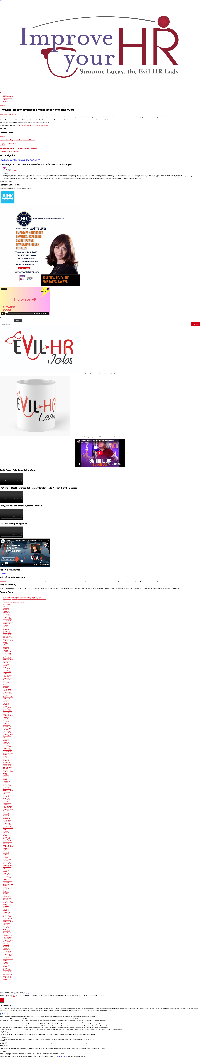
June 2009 (6, 926)
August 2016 (7, 792)
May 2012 (6, 871)
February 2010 (7, 913)
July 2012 (6, 868)
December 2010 (7, 898)
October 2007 (7, 957)
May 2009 (6, 928)
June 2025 (6, 626)
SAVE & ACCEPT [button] (5, 1054)
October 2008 (7, 938)
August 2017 (7, 773)
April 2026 (6, 611)
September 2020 (8, 715)
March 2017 (6, 781)
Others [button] (2, 1050)
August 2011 (7, 885)
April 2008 (6, 948)
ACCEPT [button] (12, 997)
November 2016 (7, 787)
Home (4, 95)
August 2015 (7, 811)
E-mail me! (3, 581)
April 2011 (6, 892)
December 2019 (7, 729)
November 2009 (7, 918)
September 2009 (8, 921)
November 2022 (7, 675)
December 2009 (7, 917)
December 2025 (7, 617)
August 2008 (7, 942)
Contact (5, 99)
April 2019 (6, 742)
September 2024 (8, 640)
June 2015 (6, 814)
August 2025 (7, 623)
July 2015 (6, 812)
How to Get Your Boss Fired (11, 596)
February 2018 (7, 764)
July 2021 (6, 700)
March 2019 (6, 743)
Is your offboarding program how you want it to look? (17, 140)
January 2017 (7, 784)
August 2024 (7, 642)
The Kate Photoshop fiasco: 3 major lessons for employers (31, 125)
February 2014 (7, 839)
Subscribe (195, 324)
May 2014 (6, 834)
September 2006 (8, 977)
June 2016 (6, 795)
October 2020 (7, 714)
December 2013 (7, 842)
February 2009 (7, 932)
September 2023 (8, 659)
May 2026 (6, 609)
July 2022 (6, 681)
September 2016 (8, 790)
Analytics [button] (2, 1040)
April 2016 (6, 798)
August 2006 (7, 979)
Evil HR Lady (13, 114)
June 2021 (6, 701)
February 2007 (7, 970)
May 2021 (6, 703)
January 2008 (7, 952)
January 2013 (7, 859)
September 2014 (8, 828)
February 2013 (7, 857)
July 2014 (6, 831)
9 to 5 (4, 600)
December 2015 (7, 804)
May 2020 (6, 722)
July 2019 (6, 737)
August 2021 (7, 698)
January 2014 (7, 840)
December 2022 (7, 673)
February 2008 (7, 951)
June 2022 (6, 683)
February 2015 (7, 820)
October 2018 (7, 751)
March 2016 (6, 800)
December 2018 (7, 748)
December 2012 (7, 860)
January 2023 (7, 672)
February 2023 (7, 670)
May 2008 (6, 946)
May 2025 (6, 628)
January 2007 (7, 971)
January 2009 (7, 934)
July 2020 (6, 718)
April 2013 (6, 854)
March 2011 (6, 893)
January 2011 (7, 896)
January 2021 (7, 709)
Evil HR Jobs (61, 1056)
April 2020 (6, 723)
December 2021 (7, 692)
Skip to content (4, 1)
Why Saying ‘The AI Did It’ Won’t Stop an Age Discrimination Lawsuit (22, 597)
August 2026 (7, 605)
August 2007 (7, 960)
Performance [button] (3, 1036)
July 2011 (6, 887)
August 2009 (7, 923)
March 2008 (6, 949)
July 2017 (6, 775)
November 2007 (7, 956)
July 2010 (6, 906)
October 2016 (7, 789)
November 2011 (7, 881)
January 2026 (7, 616)
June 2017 (6, 776)
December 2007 (7, 954)
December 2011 (7, 879)
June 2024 (6, 645)
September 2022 (8, 678)
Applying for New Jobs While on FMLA (14, 602)
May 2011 (6, 890)
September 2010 (8, 903)
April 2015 (6, 817)
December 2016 (7, 786)
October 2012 (7, 864)
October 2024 (7, 639)
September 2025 (8, 622)
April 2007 (6, 967)
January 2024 (7, 653)
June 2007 (6, 963)
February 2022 (7, 689)
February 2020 (7, 726)
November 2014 (7, 825)
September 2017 (8, 772)
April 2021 (6, 704)
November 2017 (7, 768)
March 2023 (6, 669)
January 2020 (7, 728)
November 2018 (7, 750)
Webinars (6, 101)
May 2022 (6, 684)
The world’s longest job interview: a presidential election (19, 148)
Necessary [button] (3, 1012)
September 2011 (8, 884)
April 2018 (6, 761)
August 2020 (7, 717)
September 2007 (8, 959)
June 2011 (6, 889)
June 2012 (6, 870)
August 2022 (7, 679)
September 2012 (8, 865)
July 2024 (6, 644)
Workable (2, 105)
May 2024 (6, 647)
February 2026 (7, 614)
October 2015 (7, 807)
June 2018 (6, 757)
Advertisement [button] (4, 1045)
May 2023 (6, 665)
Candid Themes (32, 994)
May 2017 (6, 778)
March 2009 (6, 931)
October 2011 (7, 882)
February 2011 (7, 895)
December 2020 (7, 711)
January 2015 (7, 821)
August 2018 (7, 754)
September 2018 (8, 753)
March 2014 (6, 837)
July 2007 (6, 962)
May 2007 (6, 965)
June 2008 (6, 945)
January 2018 (7, 765)
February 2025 (7, 633)
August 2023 (7, 661)
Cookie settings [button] (4, 997)
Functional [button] (3, 1031)
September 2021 (8, 697)
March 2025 (6, 631)
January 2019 (7, 747)
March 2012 (6, 874)
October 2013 (7, 845)
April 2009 (6, 929)
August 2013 (7, 848)
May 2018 (6, 759)
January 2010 (7, 915)
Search (2, 318)
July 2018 (6, 756)
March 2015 (6, 818)
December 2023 (7, 655)
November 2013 (7, 843)
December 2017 (7, 767)
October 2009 (7, 920)
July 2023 (6, 662)
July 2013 (6, 850)
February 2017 (7, 782)
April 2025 (6, 630)
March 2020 (6, 725)
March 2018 (6, 762)
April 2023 (6, 667)
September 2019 (8, 734)
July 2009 (6, 924)
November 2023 (7, 656)
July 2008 (6, 943)
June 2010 (6, 907)
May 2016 (6, 796)
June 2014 (6, 832)
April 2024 (6, 648)
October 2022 (7, 676)
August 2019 (7, 736)
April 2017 (6, 779)
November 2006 (7, 974)
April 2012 (6, 873)
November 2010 (7, 899)
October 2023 (7, 658)
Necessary (5, 1013)
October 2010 (7, 901)
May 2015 (6, 815)
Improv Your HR (7, 98)
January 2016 (7, 803)
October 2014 (7, 826)
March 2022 (6, 687)
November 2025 (7, 619)
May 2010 (6, 909)
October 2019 (7, 733)
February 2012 (7, 876)
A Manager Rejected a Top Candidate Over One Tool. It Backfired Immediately (25, 599)
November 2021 (7, 694)
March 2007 (6, 968)
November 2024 (7, 637)
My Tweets (3, 573)
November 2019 (7, 731)
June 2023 (6, 664)
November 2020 (7, 712)
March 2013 (6, 856)
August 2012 (7, 867)
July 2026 (6, 606)
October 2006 (7, 976)
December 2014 (7, 823)
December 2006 (7, 973)
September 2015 (8, 809)
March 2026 (6, 612)
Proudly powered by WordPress (9, 994)
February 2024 (7, 651)
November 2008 (7, 937)
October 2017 (7, 770)
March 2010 (6, 912)
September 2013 (8, 846)
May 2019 (6, 740)
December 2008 (7, 935)
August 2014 (7, 829)
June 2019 (6, 739)
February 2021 (7, 708)
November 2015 (7, 806)
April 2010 (6, 910)
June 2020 (6, 720)
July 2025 (6, 625)
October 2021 (7, 695)
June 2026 (6, 608)
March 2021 (6, 706)
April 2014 (6, 835)
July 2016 (6, 793)
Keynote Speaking (8, 96)
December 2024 (7, 636)
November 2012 (7, 862)
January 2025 (7, 634)
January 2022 (7, 690)
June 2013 (6, 851)
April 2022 (6, 686)
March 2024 (6, 650)
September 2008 (8, 940)
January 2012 (7, 878)
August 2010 (7, 904)
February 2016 (7, 801)
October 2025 (7, 620)
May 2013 (6, 853)
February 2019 (7, 745)
